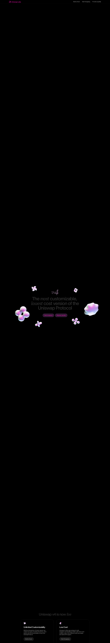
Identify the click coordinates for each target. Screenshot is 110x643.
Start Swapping (86, 1)
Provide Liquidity (96, 1)
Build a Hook (76, 1)
